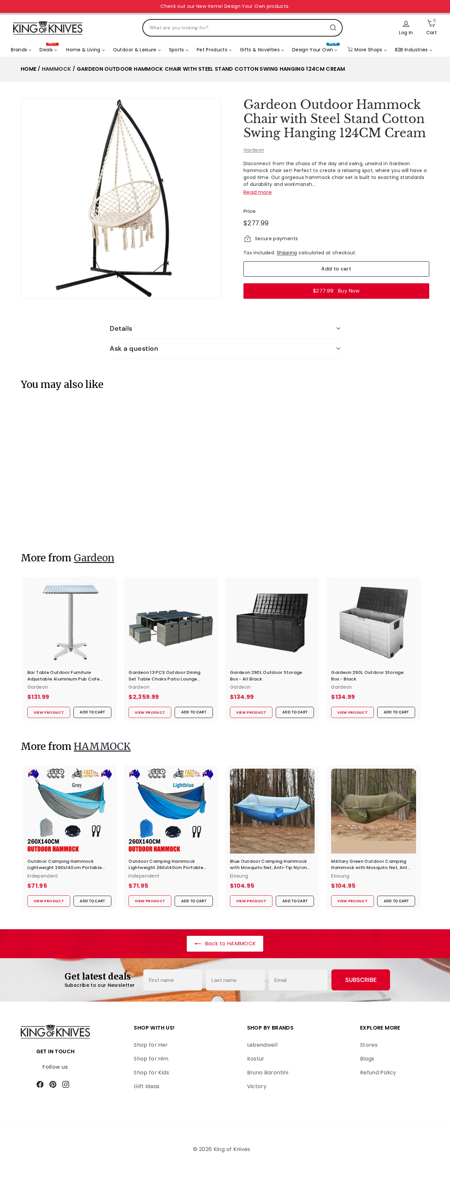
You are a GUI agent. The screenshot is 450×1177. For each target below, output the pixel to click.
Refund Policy (378, 1072)
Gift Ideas (147, 1086)
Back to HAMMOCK (230, 943)
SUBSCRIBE (361, 980)
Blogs (367, 1058)
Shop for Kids (151, 1072)
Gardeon (253, 150)
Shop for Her (151, 1045)
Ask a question (134, 348)
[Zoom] (121, 198)
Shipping (287, 252)
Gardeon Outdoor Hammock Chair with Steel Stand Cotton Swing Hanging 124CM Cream (211, 69)
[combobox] (242, 28)
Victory (257, 1086)
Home (28, 69)
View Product (45, 523)
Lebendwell (262, 1045)
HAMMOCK (56, 69)
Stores (369, 1045)
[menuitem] (21, 49)
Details (121, 328)
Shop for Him (151, 1058)
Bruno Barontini (267, 1072)
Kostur (256, 1058)
